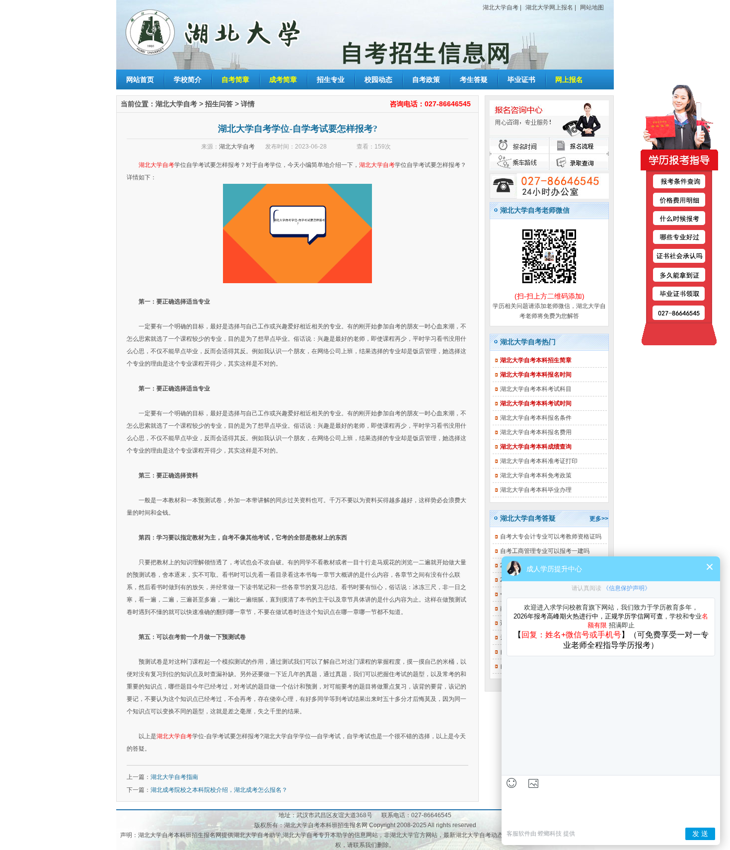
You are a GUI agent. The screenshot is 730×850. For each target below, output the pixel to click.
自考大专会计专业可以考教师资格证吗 (550, 536)
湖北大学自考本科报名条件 (536, 417)
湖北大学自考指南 (174, 776)
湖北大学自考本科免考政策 (536, 475)
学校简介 (188, 79)
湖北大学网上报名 (549, 7)
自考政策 (426, 79)
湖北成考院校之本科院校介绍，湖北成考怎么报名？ (219, 789)
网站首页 (140, 79)
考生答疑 (474, 79)
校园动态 (378, 79)
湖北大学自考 (500, 7)
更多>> (598, 518)
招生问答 (219, 104)
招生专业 (331, 79)
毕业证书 (521, 79)
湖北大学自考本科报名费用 (536, 432)
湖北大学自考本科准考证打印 (539, 461)
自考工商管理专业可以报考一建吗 (544, 550)
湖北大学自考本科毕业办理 (536, 489)
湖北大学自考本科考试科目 (536, 389)
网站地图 (592, 7)
